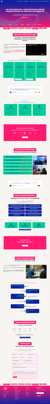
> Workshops (16, 396)
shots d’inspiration (17, 51)
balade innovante (16, 182)
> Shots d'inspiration (17, 397)
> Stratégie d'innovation (17, 391)
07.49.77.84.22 (5, 392)
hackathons (7, 51)
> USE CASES (27, 387)
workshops (4, 51)
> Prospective (16, 389)
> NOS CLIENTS (27, 389)
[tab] (16, 205)
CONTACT (27, 395)
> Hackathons (16, 399)
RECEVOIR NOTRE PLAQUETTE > (25, 229)
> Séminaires (16, 395)
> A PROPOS (27, 392)
